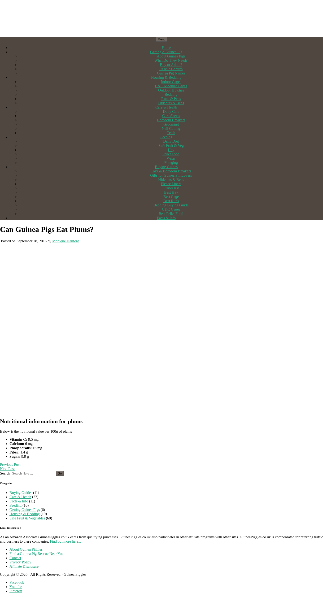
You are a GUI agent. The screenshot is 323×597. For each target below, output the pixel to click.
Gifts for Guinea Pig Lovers (171, 175)
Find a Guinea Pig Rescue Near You (36, 554)
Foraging (171, 163)
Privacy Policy (20, 562)
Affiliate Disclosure (24, 566)
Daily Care (171, 111)
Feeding (166, 137)
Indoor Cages (171, 82)
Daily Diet (171, 141)
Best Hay (171, 192)
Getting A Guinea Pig (166, 52)
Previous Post (10, 464)
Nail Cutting (171, 128)
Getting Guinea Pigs (24, 510)
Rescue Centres (171, 69)
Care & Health (166, 107)
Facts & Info (166, 218)
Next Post (7, 469)
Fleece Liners (171, 184)
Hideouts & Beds (171, 103)
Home (166, 48)
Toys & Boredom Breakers (171, 171)
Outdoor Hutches (171, 90)
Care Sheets (171, 116)
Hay (171, 150)
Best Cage (171, 197)
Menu (161, 39)
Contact (15, 558)
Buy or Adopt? (171, 65)
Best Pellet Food (171, 214)
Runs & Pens (171, 99)
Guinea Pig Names (171, 73)
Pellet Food (170, 154)
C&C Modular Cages (171, 86)
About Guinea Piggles (26, 549)
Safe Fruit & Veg (171, 146)
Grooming (171, 124)
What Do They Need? (171, 60)
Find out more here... (65, 541)
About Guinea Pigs (171, 56)
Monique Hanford (65, 241)
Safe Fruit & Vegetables (27, 518)
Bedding (171, 94)
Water (171, 158)
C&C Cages (171, 209)
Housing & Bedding (166, 77)
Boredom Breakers (171, 120)
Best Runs (171, 201)
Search (5, 473)
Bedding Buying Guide (170, 205)
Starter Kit (171, 188)
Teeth (171, 133)
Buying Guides (166, 167)
